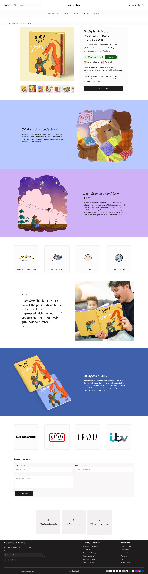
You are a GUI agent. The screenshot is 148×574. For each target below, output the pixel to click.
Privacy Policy (126, 562)
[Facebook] (9, 560)
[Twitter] (5, 560)
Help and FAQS (126, 546)
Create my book (103, 88)
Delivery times (126, 553)
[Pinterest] (16, 560)
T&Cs (123, 559)
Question (18, 475)
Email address (80, 465)
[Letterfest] (74, 5)
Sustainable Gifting (90, 556)
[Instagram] (12, 560)
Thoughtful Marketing (91, 562)
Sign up (49, 555)
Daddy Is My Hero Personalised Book (19, 23)
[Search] (15, 5)
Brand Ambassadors (90, 559)
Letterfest (30, 571)
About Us (86, 550)
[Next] (70, 54)
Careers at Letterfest (91, 546)
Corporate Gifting (89, 553)
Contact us (125, 550)
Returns (124, 556)
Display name (20, 465)
